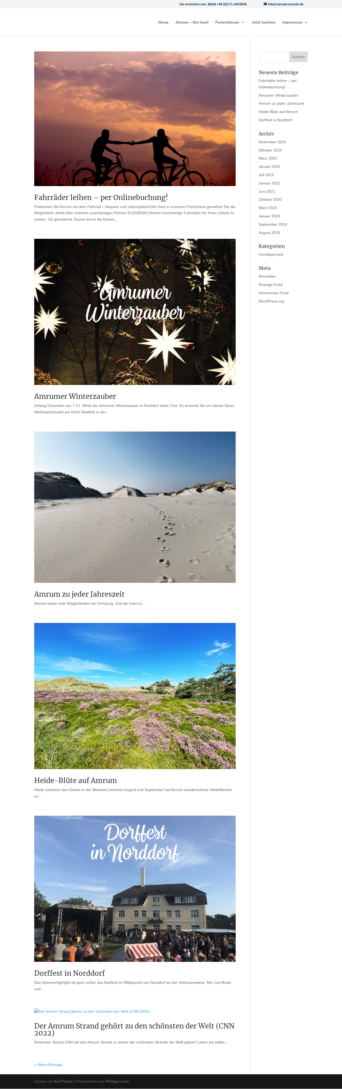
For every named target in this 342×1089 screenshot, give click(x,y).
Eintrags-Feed (271, 284)
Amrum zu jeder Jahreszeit (79, 594)
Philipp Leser (118, 1081)
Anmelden (267, 276)
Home (163, 22)
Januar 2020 (269, 216)
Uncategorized (271, 254)
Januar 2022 (269, 183)
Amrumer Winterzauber (75, 396)
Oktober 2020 (270, 199)
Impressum (292, 22)
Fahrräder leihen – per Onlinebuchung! (101, 197)
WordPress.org (271, 301)
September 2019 (273, 224)
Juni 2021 (267, 191)
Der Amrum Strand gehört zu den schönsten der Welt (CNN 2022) (134, 1029)
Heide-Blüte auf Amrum (75, 780)
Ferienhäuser (227, 22)
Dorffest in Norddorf (69, 973)
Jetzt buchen (263, 22)
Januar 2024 (269, 166)
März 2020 (268, 208)
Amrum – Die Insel (192, 22)
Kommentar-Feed (274, 293)
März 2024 (268, 158)
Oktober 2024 (270, 150)
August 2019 (269, 232)
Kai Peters (63, 1081)
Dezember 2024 (272, 142)
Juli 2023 (266, 175)
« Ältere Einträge (48, 1064)
